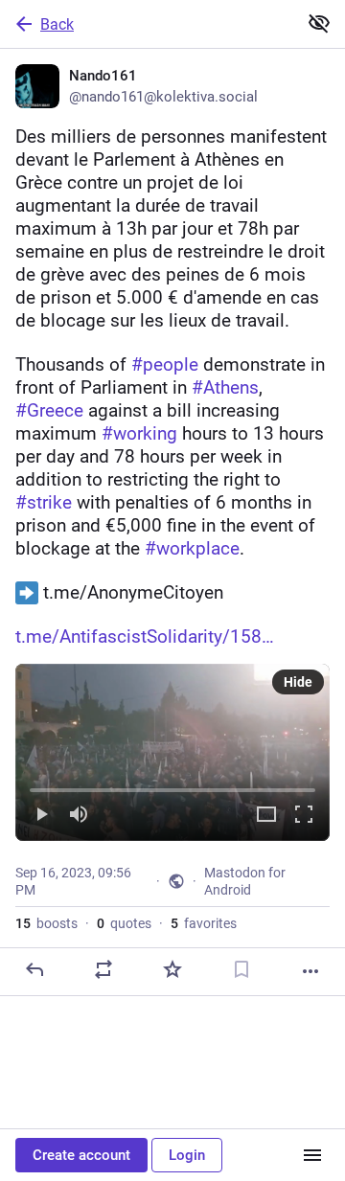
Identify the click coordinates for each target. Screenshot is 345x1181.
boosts (46, 923)
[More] (310, 971)
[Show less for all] (319, 23)
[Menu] (312, 1155)
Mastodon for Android (245, 881)
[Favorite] (172, 969)
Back (57, 24)
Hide (298, 682)
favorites (204, 923)
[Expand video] (266, 815)
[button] (172, 752)
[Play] (41, 815)
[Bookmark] (241, 969)
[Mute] (78, 815)
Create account (81, 1155)
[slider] (172, 786)
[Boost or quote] (103, 969)
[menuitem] (172, 752)
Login (187, 1155)
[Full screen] (304, 815)
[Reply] (34, 969)
